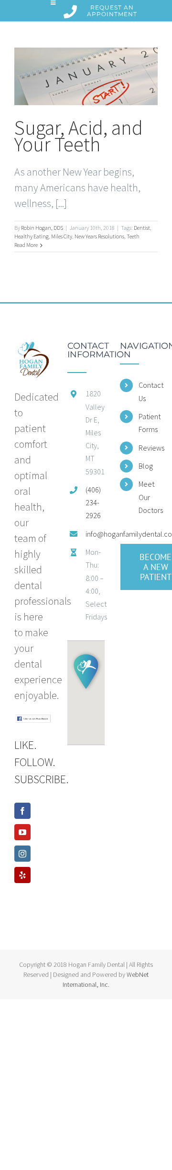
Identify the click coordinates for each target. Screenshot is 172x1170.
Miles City (61, 236)
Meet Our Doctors (148, 496)
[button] (86, 672)
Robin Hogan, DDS (42, 227)
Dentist (142, 227)
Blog (146, 466)
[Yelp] (22, 875)
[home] (33, 349)
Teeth (133, 236)
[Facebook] (22, 811)
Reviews (148, 447)
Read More (26, 244)
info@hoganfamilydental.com (95, 534)
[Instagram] (22, 854)
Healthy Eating (31, 236)
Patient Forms (148, 423)
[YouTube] (22, 832)
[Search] (150, 10)
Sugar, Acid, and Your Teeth (78, 136)
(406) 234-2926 (93, 502)
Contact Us (148, 391)
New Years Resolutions (99, 236)
